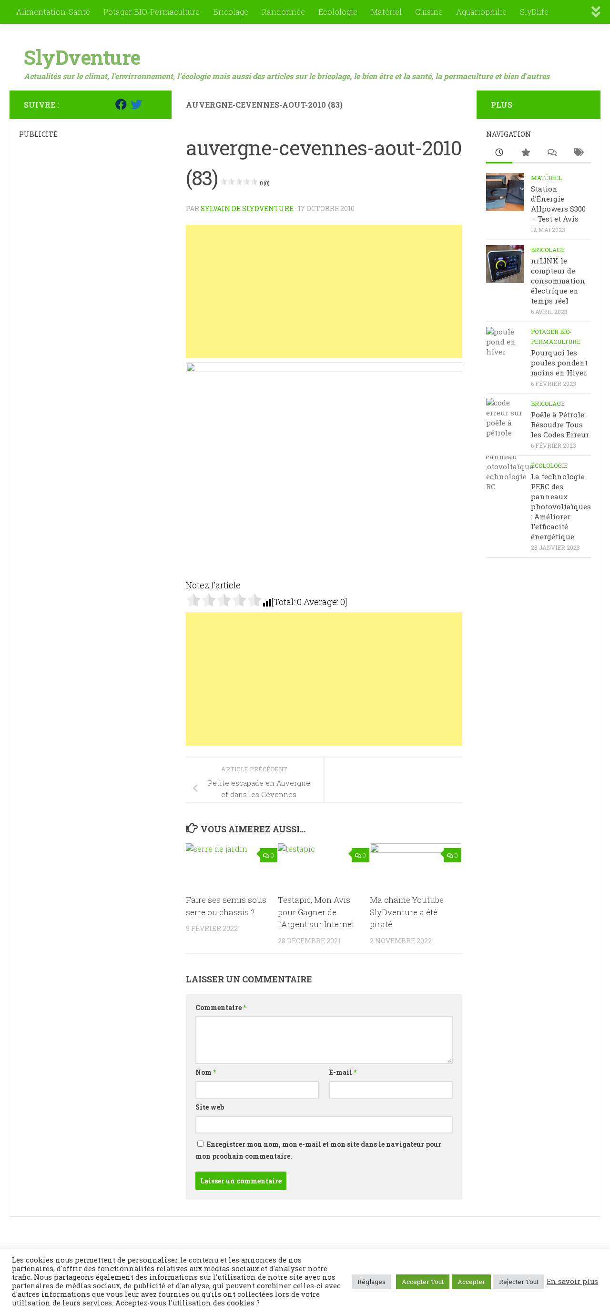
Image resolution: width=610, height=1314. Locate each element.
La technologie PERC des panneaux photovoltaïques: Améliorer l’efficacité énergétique (561, 506)
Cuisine (429, 12)
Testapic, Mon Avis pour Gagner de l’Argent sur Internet (316, 912)
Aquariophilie (481, 12)
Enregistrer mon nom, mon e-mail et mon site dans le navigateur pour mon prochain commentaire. (318, 1150)
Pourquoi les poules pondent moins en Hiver (559, 362)
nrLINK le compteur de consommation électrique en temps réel (558, 280)
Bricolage (230, 12)
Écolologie (337, 12)
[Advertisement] (324, 291)
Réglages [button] (371, 1281)
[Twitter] (136, 104)
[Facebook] (121, 104)
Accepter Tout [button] (423, 1281)
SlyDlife (534, 12)
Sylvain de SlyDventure (247, 208)
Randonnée (283, 12)
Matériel (386, 12)
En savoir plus (572, 1281)
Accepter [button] (471, 1281)
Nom (205, 1072)
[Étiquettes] (578, 153)
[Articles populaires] (525, 153)
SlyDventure (82, 57)
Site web (209, 1107)
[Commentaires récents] (552, 153)
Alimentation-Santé (53, 12)
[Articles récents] (499, 153)
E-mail (342, 1072)
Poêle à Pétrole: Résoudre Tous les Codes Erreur (560, 424)
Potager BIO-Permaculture (151, 12)
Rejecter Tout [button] (519, 1281)
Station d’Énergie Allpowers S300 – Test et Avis (558, 203)
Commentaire (220, 1007)
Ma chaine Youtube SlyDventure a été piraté (407, 912)
